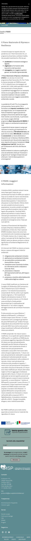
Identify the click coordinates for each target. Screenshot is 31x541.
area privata (22, 539)
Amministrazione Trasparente (9, 503)
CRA (2, 518)
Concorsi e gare (5, 505)
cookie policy (20, 537)
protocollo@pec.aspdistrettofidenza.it (12, 493)
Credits (13, 539)
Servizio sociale (5, 514)
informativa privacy (7, 537)
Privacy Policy (21, 456)
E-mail (5, 445)
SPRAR (3, 520)
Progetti (3, 522)
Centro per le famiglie (7, 516)
